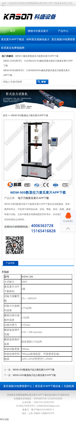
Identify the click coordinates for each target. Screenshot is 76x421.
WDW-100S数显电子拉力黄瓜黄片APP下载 (34, 375)
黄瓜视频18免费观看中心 (17, 386)
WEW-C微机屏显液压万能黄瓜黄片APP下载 (36, 56)
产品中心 (63, 30)
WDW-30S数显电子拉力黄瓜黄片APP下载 (33, 369)
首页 (12, 30)
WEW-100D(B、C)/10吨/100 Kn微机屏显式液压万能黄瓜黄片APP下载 (38, 63)
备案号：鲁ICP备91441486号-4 (38, 409)
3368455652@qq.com (48, 406)
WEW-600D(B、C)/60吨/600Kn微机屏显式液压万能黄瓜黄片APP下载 (36, 72)
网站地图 (4, 419)
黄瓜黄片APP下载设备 (48, 386)
